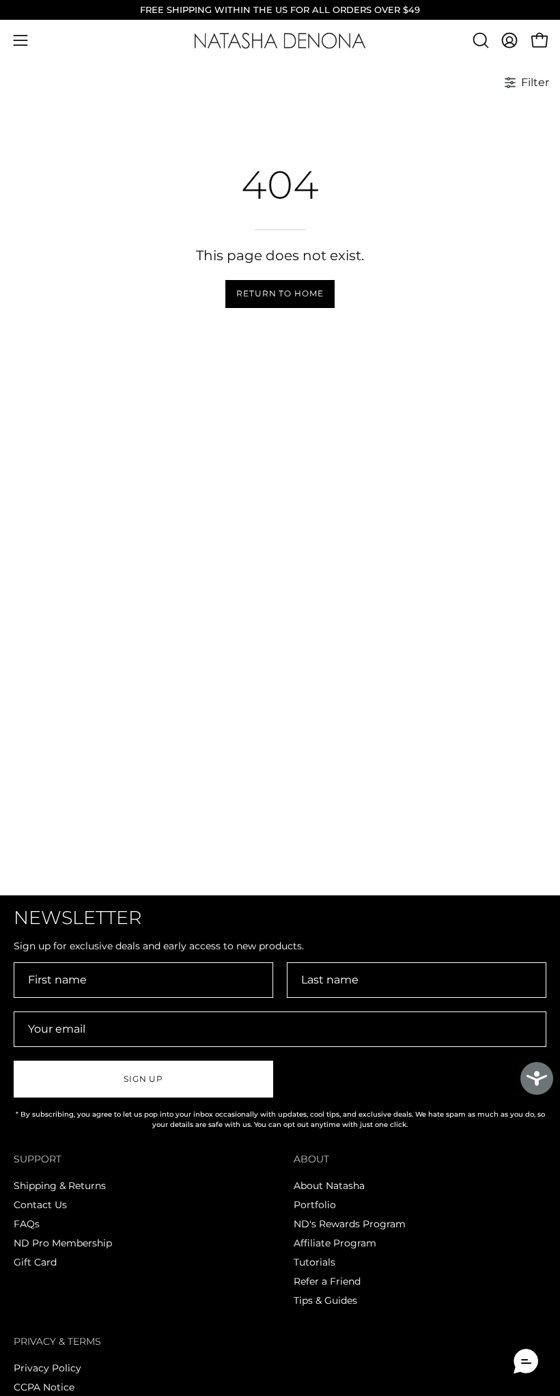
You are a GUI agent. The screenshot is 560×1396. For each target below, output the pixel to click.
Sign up (143, 1079)
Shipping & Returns (60, 1185)
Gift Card (35, 1262)
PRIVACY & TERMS (57, 1342)
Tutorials (314, 1262)
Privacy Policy (47, 1368)
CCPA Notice (44, 1387)
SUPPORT (37, 1159)
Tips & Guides (325, 1301)
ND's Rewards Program (350, 1223)
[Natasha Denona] (280, 40)
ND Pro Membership (63, 1243)
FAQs (27, 1223)
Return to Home (280, 293)
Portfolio (315, 1204)
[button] (479, 40)
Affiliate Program (335, 1243)
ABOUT (311, 1159)
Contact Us (40, 1204)
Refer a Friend (327, 1281)
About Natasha (329, 1185)
